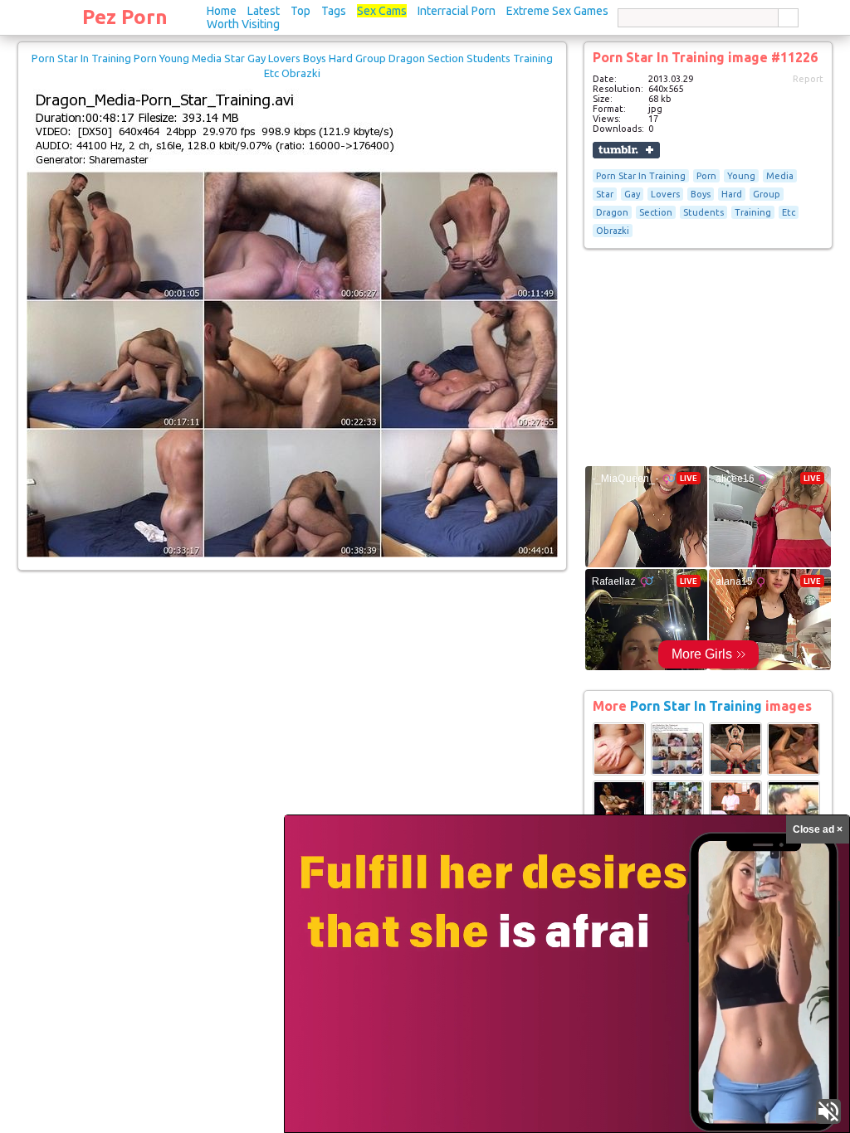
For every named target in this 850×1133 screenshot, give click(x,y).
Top (300, 10)
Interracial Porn (457, 10)
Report (808, 79)
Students (703, 212)
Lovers (665, 194)
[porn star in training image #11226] (292, 554)
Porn (706, 176)
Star (604, 194)
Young (741, 176)
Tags (333, 10)
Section (655, 212)
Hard (731, 194)
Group (766, 194)
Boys (701, 194)
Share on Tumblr (626, 150)
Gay (632, 194)
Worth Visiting (243, 24)
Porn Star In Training (641, 176)
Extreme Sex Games (557, 10)
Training (753, 212)
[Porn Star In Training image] (619, 772)
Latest (263, 10)
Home (222, 10)
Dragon (612, 212)
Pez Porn (125, 17)
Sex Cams (382, 10)
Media (780, 176)
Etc (788, 212)
